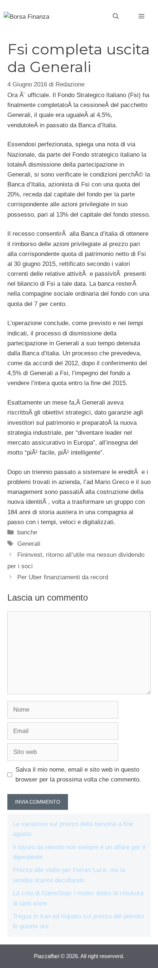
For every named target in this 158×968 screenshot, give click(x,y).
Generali (28, 543)
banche (27, 532)
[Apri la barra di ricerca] (116, 16)
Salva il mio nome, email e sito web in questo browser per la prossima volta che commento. (78, 774)
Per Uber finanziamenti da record (62, 577)
